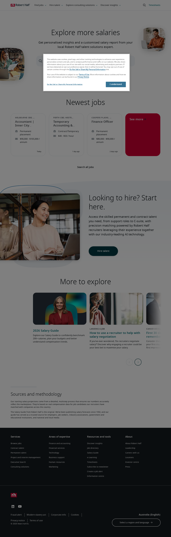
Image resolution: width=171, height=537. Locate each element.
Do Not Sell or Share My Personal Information (87, 69)
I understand (116, 84)
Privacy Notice (83, 77)
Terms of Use (84, 75)
